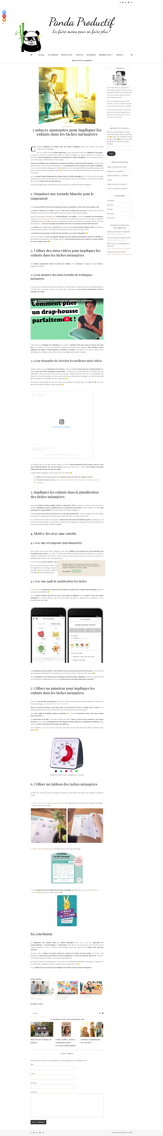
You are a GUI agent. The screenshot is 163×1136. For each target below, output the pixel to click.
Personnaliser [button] (66, 571)
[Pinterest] (4, 16)
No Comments (67, 138)
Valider (111, 154)
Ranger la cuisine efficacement (117, 184)
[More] (4, 20)
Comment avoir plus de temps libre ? (91, 995)
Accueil (41, 55)
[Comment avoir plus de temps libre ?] (91, 987)
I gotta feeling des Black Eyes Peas (48, 219)
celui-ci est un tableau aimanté (43, 849)
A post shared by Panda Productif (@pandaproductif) (62, 454)
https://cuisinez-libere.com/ (116, 240)
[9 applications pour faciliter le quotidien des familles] (66, 987)
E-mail (33, 1073)
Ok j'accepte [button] (76, 571)
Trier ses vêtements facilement (117, 188)
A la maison (53, 55)
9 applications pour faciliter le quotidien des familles (64, 996)
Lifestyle (79, 55)
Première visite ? (106, 55)
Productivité (66, 55)
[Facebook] (4, 12)
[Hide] (3, 23)
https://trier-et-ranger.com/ (116, 234)
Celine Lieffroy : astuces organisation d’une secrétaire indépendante (65, 1042)
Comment (34, 1092)
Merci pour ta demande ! (82, 60)
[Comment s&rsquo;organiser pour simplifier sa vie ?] (42, 987)
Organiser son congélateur (115, 171)
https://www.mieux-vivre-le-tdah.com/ (119, 254)
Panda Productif (81, 21)
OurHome (34, 589)
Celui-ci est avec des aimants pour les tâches (48, 803)
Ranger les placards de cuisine (117, 167)
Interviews (91, 55)
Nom (32, 1064)
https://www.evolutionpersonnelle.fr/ (119, 248)
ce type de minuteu (47, 728)
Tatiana (35, 1013)
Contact (119, 55)
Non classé (110, 213)
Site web (33, 1083)
